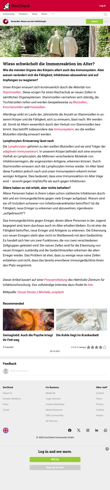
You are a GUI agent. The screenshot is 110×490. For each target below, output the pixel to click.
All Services (51, 421)
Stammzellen (12, 92)
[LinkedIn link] (96, 430)
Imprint (99, 415)
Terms (99, 398)
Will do (55, 459)
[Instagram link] (87, 430)
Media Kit (50, 393)
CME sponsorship (54, 415)
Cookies (100, 409)
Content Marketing (55, 404)
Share (95, 21)
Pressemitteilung (55, 280)
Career (6, 409)
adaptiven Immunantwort (20, 151)
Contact (100, 393)
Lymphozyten (17, 146)
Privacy (99, 404)
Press (5, 404)
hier (90, 285)
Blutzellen (80, 102)
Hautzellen (37, 107)
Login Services (53, 398)
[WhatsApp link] (105, 430)
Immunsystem (64, 129)
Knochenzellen (13, 107)
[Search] (104, 14)
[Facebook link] (69, 430)
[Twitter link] (78, 430)
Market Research (54, 409)
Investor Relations (12, 398)
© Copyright (8, 347)
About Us (7, 393)
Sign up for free (55, 467)
